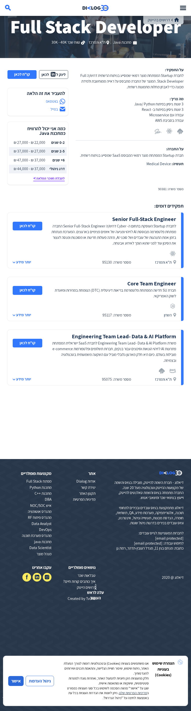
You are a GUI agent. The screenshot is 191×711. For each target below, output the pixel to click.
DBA (48, 499)
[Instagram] (47, 577)
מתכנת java (42, 541)
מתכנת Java (122, 42)
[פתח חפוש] (8, 8)
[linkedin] (37, 577)
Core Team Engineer (151, 283)
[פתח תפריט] (183, 8)
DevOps (45, 529)
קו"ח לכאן (22, 74)
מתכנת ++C (43, 493)
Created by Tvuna (82, 598)
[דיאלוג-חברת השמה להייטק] (95, 8)
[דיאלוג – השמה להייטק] (171, 473)
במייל (54, 109)
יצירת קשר (88, 487)
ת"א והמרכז (97, 42)
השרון (168, 314)
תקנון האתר (87, 493)
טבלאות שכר (87, 575)
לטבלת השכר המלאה (50, 178)
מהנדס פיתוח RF (39, 517)
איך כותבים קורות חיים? (79, 581)
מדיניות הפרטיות (84, 499)
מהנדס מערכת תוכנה (36, 535)
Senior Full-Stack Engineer (144, 218)
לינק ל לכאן (54, 74)
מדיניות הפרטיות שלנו (133, 693)
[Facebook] (26, 577)
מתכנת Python (40, 487)
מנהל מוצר (44, 553)
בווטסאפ (52, 101)
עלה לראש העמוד (95, 595)
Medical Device (158, 163)
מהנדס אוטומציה (39, 511)
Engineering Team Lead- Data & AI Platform (124, 336)
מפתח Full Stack (38, 481)
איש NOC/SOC (40, 505)
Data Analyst (41, 523)
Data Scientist (40, 547)
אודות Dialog (86, 481)
